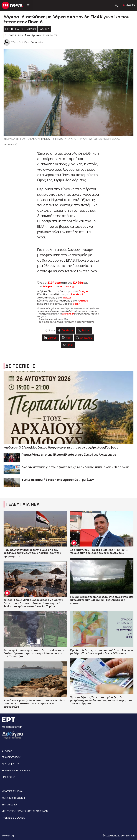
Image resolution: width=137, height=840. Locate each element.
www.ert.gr (8, 835)
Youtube (82, 300)
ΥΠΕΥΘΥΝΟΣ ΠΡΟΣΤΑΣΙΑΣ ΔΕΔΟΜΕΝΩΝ (25, 811)
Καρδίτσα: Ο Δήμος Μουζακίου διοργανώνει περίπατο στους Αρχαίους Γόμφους (61, 447)
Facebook (77, 294)
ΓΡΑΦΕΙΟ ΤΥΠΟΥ (11, 757)
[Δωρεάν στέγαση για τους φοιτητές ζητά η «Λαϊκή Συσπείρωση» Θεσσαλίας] (12, 469)
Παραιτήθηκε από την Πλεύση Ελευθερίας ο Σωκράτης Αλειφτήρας (68, 455)
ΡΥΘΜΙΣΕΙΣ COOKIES (13, 817)
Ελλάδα (78, 283)
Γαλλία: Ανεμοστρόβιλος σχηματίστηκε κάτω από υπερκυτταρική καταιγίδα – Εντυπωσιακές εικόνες (101, 600)
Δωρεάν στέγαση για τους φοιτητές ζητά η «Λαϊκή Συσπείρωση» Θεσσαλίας (75, 467)
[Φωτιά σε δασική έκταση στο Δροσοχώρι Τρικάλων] (12, 482)
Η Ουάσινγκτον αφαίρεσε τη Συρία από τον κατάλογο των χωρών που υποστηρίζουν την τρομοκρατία (32, 553)
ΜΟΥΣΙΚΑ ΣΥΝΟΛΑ (12, 791)
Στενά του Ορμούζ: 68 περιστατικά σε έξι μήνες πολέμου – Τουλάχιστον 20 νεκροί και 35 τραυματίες (34, 703)
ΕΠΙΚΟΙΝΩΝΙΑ (9, 804)
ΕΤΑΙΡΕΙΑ (7, 750)
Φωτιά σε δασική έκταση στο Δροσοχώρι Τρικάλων (57, 480)
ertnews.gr (67, 313)
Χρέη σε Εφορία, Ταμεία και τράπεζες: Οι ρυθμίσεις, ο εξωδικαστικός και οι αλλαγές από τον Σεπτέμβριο (101, 700)
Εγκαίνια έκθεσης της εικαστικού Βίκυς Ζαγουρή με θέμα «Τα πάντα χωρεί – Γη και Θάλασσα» (101, 651)
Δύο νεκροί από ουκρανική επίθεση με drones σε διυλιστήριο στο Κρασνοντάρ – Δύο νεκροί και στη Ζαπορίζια (34, 653)
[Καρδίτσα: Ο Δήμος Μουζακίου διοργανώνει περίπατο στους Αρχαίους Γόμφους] (68, 407)
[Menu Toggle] (28, 5)
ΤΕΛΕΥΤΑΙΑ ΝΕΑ (22, 504)
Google (83, 291)
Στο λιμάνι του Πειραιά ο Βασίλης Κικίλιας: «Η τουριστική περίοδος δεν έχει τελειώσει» (99, 551)
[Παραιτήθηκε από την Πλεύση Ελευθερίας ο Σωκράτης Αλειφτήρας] (12, 457)
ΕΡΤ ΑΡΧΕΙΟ (8, 777)
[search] (116, 5)
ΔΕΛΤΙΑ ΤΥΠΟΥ (10, 764)
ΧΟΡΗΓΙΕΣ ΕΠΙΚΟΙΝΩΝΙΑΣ (16, 770)
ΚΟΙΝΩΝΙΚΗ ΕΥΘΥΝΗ (13, 798)
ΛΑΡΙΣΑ (44, 29)
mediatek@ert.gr (12, 726)
